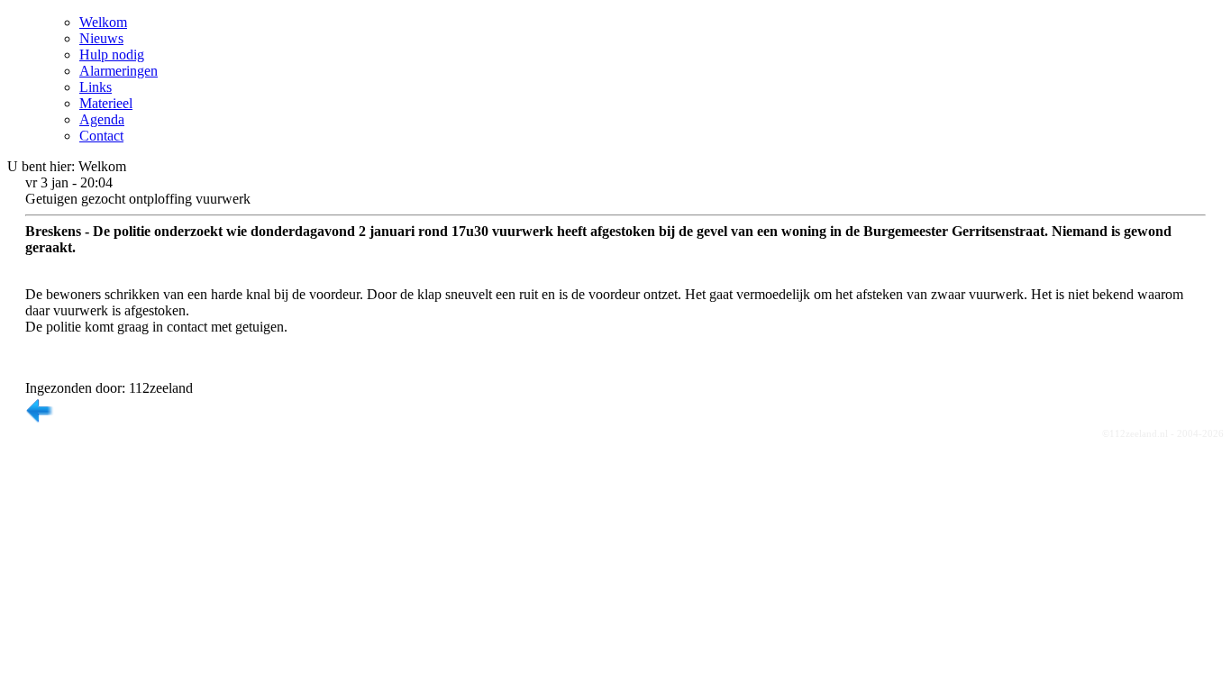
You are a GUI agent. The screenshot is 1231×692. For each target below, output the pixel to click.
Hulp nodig (111, 54)
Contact (101, 135)
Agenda (101, 119)
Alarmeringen (118, 70)
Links (95, 87)
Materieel (105, 103)
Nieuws (101, 38)
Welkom (103, 22)
